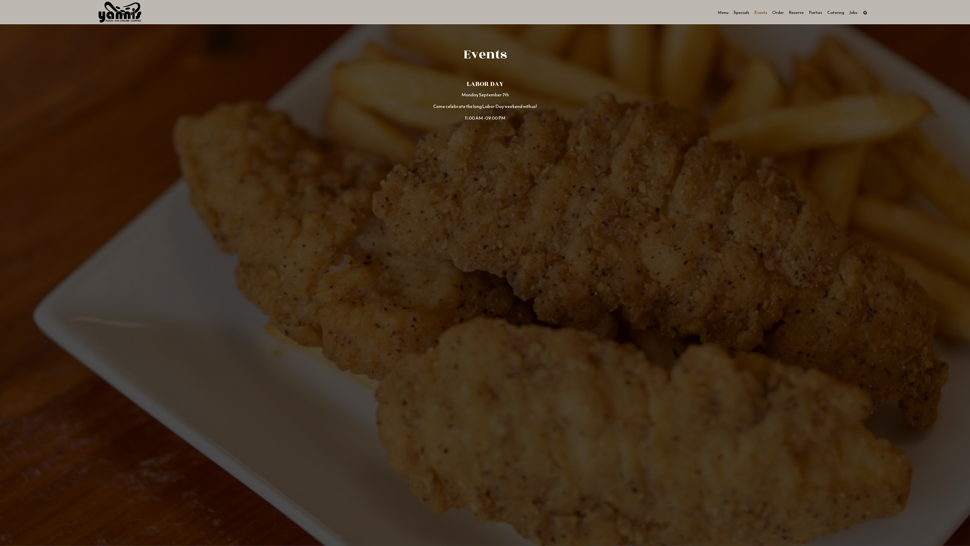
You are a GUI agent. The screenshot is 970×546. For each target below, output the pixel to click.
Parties (815, 12)
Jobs (853, 12)
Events (760, 12)
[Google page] (865, 13)
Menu (723, 12)
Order (778, 12)
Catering (835, 12)
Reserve (796, 12)
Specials (741, 12)
